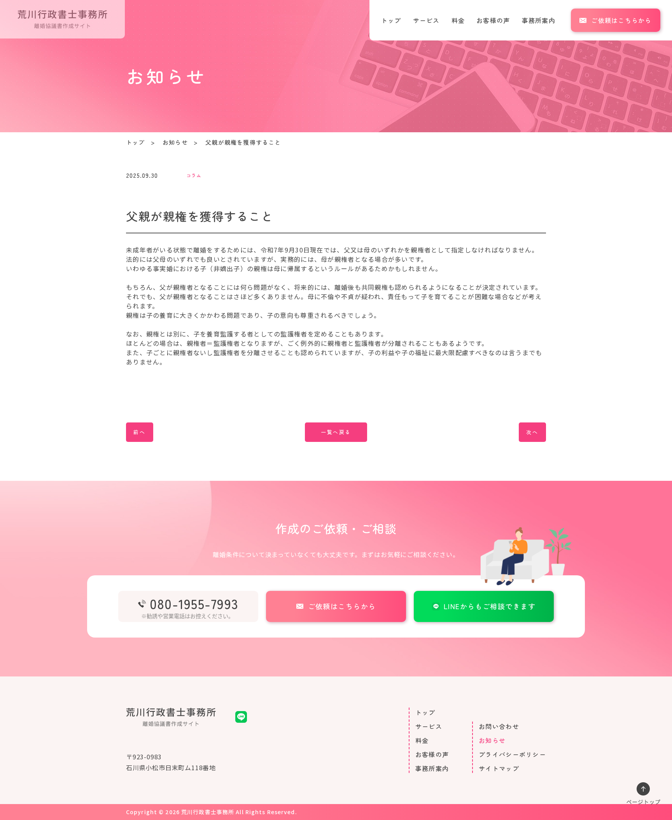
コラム (193, 175)
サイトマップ (499, 768)
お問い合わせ (499, 726)
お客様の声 (493, 20)
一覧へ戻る (336, 432)
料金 (458, 20)
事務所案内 (538, 20)
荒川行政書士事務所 (207, 812)
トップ (391, 20)
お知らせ (175, 142)
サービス (426, 20)
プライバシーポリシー (512, 754)
